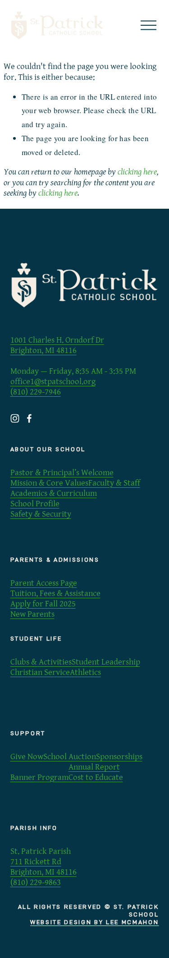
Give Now (26, 756)
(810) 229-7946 (35, 392)
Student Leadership (106, 662)
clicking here (137, 172)
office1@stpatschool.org (53, 381)
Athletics (85, 672)
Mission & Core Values (49, 483)
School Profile (34, 504)
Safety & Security (40, 514)
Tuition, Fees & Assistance (55, 593)
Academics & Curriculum (53, 493)
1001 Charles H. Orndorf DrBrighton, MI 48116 (57, 345)
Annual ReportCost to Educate (96, 772)
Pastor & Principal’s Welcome (62, 472)
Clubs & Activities (41, 662)
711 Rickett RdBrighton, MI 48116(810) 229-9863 (43, 872)
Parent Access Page (43, 583)
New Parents (32, 614)
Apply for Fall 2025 (43, 604)
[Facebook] (29, 418)
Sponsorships (119, 756)
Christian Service (40, 672)
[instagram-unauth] (14, 418)
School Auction (69, 756)
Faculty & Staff (114, 483)
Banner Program (39, 777)
